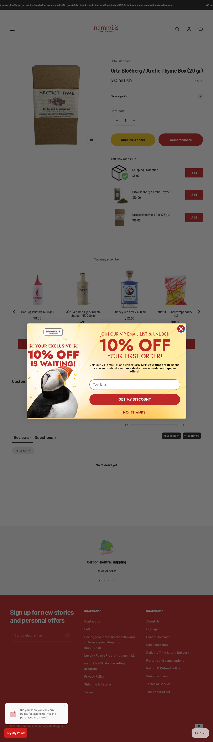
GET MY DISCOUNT (134, 399)
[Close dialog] (181, 328)
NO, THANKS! (134, 412)
